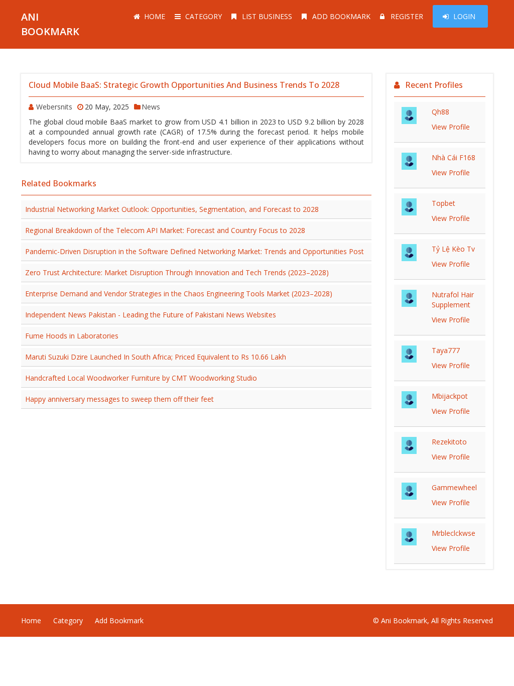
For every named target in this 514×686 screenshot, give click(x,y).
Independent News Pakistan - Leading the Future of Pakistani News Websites (150, 314)
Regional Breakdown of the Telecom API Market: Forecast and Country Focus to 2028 (165, 230)
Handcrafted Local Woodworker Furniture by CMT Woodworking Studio (141, 378)
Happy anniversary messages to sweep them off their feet (119, 399)
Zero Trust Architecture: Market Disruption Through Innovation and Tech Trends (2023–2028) (177, 272)
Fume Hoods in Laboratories (71, 335)
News (151, 106)
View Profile (451, 127)
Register (407, 16)
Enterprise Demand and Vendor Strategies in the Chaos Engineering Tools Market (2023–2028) (178, 293)
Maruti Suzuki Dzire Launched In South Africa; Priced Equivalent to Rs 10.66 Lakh (155, 357)
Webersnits (54, 106)
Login (464, 16)
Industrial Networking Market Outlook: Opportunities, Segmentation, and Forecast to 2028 (172, 209)
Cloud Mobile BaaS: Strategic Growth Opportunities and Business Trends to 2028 (184, 84)
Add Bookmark (341, 16)
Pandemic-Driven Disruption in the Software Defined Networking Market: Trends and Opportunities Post (194, 251)
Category (203, 16)
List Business (267, 16)
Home (154, 16)
